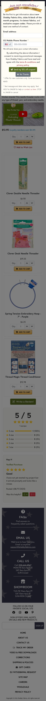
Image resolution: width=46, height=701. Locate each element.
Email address (9, 31)
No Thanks (24, 74)
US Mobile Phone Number (15, 40)
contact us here (30, 89)
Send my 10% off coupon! (24, 69)
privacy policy (23, 65)
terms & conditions (28, 62)
